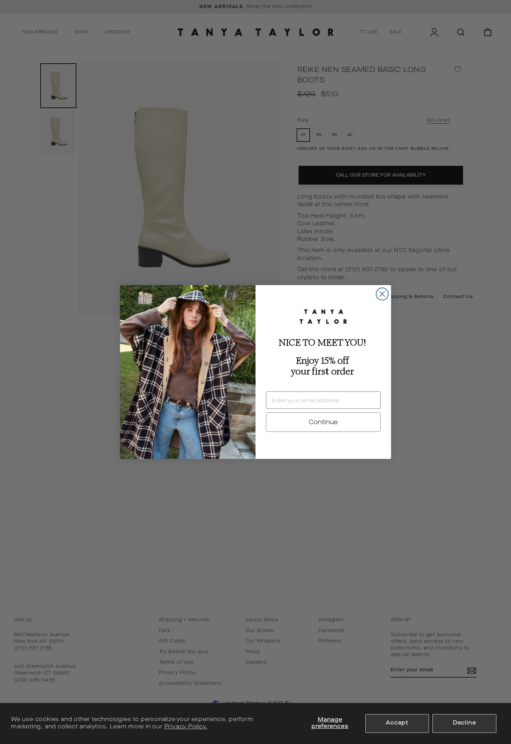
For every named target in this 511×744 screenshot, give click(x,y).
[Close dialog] (382, 294)
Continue (323, 422)
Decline (464, 723)
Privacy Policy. (186, 727)
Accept (397, 723)
